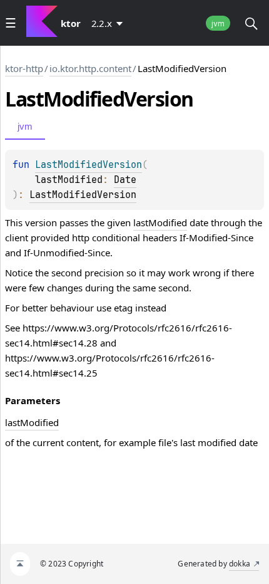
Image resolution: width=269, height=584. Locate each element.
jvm (218, 23)
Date (125, 180)
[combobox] (109, 23)
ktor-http (24, 68)
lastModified (160, 222)
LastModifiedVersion (82, 195)
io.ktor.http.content (90, 68)
